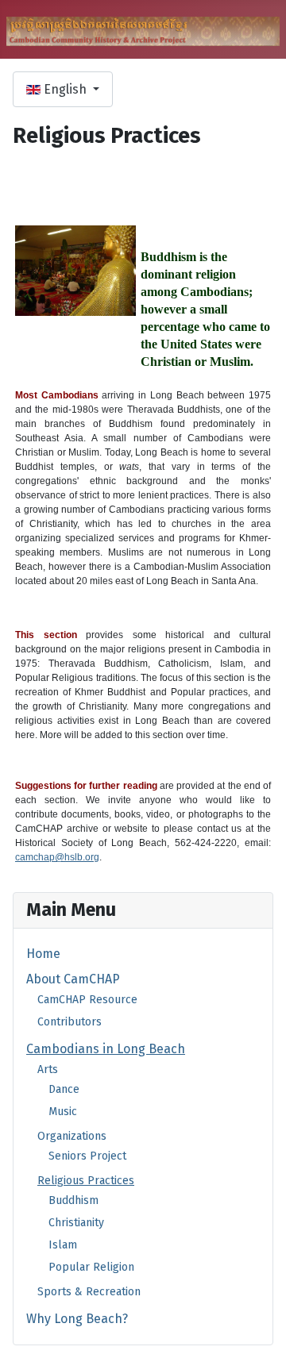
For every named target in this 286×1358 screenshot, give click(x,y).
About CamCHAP (73, 979)
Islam (62, 1245)
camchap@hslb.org (57, 857)
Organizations (71, 1136)
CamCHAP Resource (87, 999)
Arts (47, 1069)
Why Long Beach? (77, 1318)
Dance (63, 1089)
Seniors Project (87, 1156)
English (65, 89)
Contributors (69, 1022)
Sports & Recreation (89, 1291)
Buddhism (73, 1200)
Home (43, 953)
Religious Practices (85, 1180)
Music (62, 1111)
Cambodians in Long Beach (105, 1048)
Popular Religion (91, 1267)
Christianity (76, 1222)
